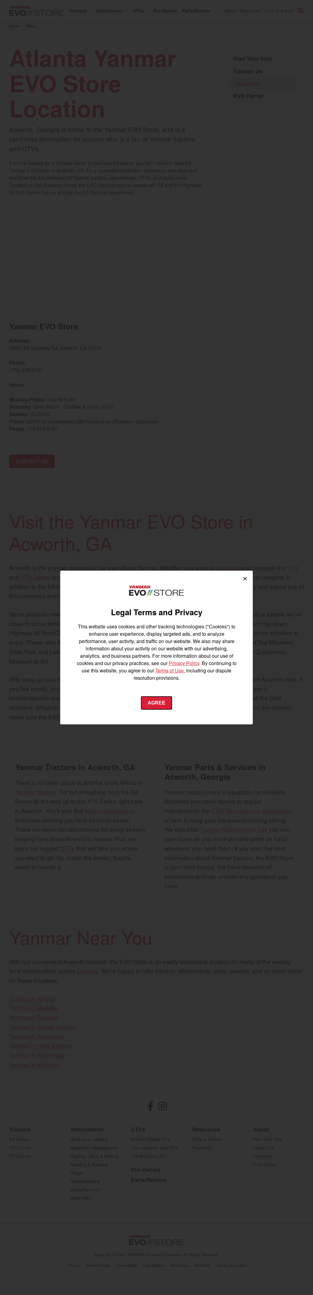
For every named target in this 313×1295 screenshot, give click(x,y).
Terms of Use (169, 670)
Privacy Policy (184, 663)
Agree (156, 702)
